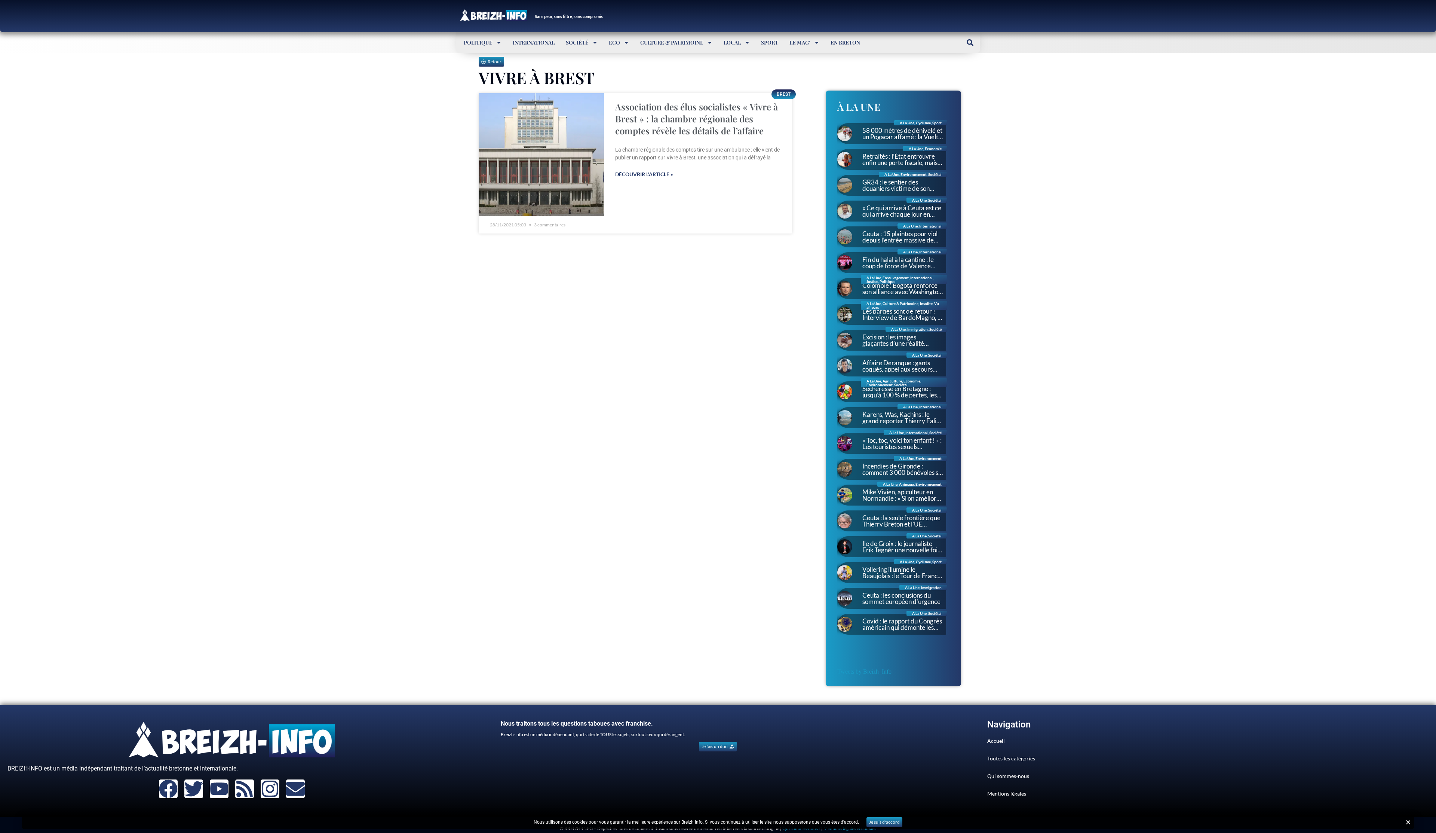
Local (732, 42)
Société (577, 42)
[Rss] (244, 788)
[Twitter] (193, 788)
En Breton (845, 42)
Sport (769, 42)
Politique (478, 42)
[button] (970, 42)
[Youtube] (219, 788)
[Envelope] (295, 788)
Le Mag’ (799, 42)
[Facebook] (168, 788)
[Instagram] (270, 788)
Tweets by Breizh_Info (864, 671)
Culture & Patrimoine (671, 42)
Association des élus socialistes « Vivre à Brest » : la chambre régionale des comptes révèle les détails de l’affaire (696, 119)
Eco (614, 42)
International (534, 42)
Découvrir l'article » (644, 174)
